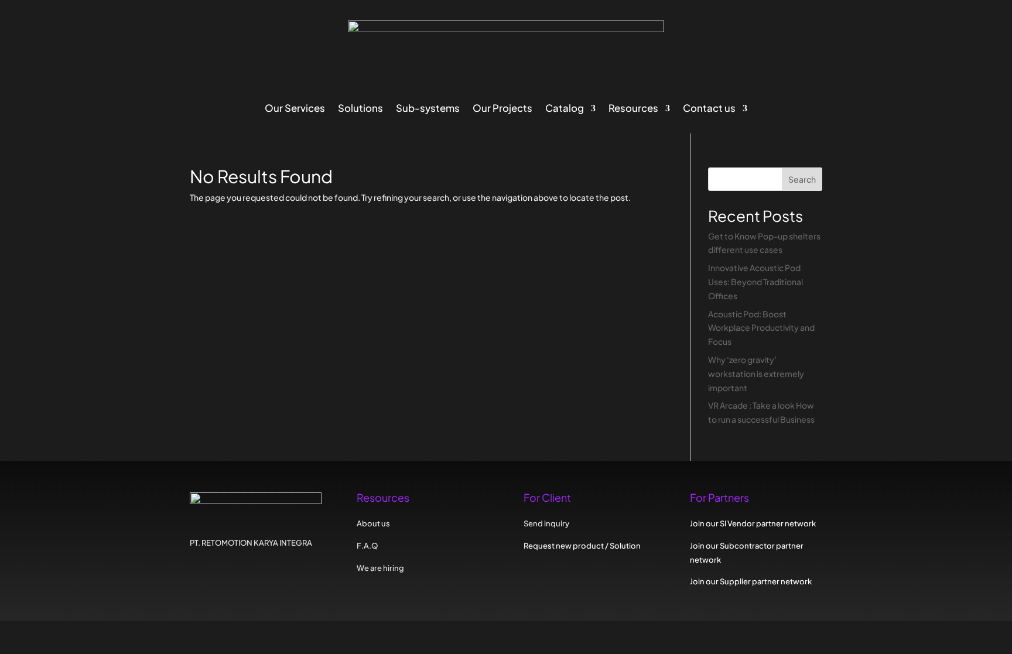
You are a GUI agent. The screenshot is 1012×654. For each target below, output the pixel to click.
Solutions (360, 109)
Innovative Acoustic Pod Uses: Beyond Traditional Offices (755, 281)
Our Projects (502, 109)
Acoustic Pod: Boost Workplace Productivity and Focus (761, 328)
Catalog (564, 109)
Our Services (295, 109)
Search (802, 179)
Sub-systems (428, 109)
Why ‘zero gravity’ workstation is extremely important (756, 373)
